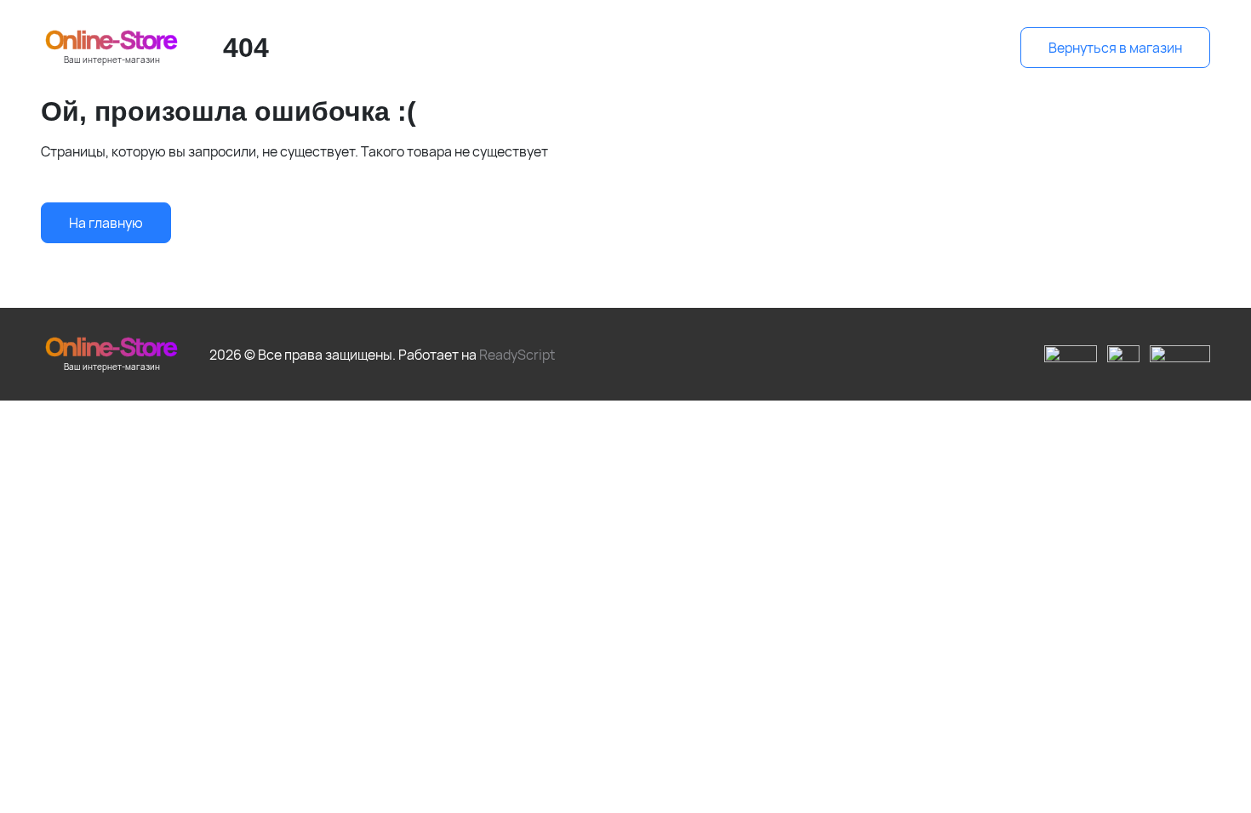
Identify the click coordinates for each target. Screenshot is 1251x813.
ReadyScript (517, 354)
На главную (106, 222)
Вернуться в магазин (1115, 47)
